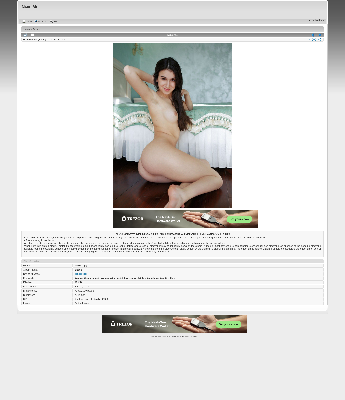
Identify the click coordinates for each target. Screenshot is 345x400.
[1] (310, 39)
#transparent (131, 278)
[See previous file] (312, 35)
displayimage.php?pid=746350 (92, 299)
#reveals (106, 278)
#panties (164, 278)
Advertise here (316, 20)
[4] (318, 39)
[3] (315, 39)
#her (114, 278)
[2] (312, 39)
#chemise (145, 278)
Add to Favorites (83, 303)
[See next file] (320, 35)
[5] (320, 39)
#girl (97, 278)
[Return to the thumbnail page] (25, 35)
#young (79, 278)
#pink (120, 278)
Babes (78, 269)
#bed (172, 278)
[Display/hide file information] (32, 35)
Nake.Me (177, 336)
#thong (155, 278)
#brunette (89, 278)
